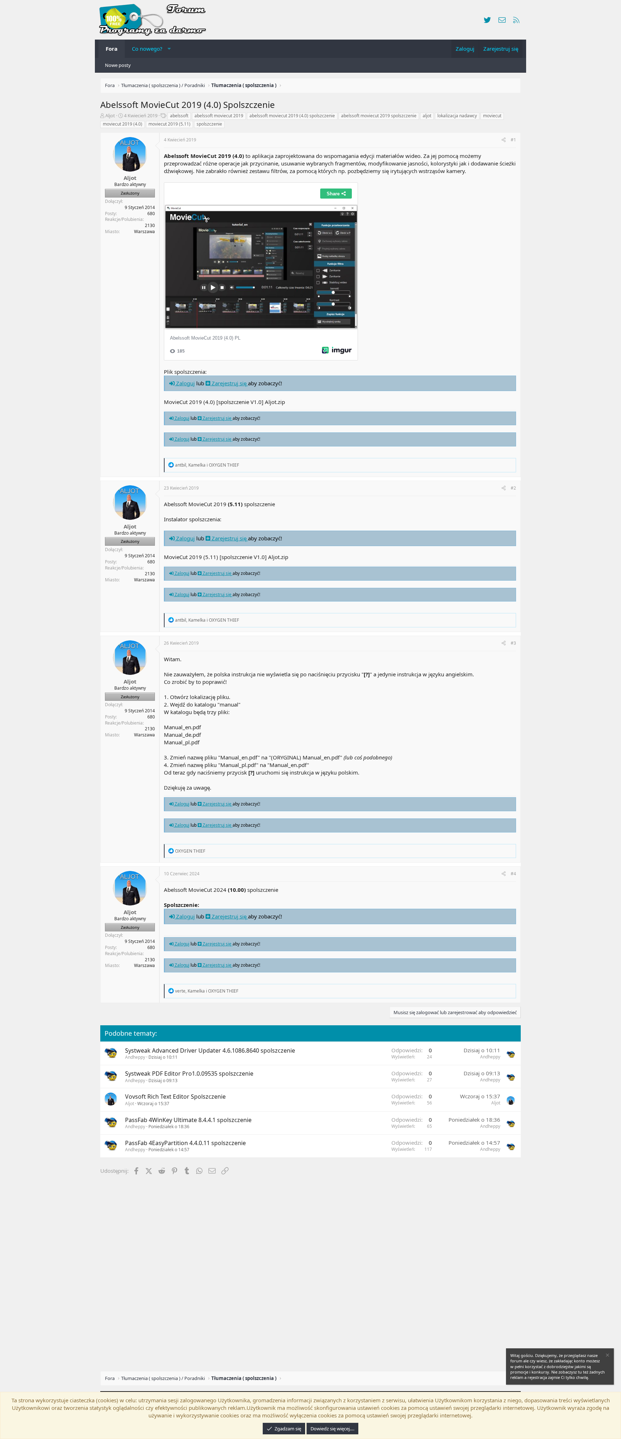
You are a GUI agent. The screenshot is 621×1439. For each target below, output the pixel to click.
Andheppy (135, 1057)
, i (207, 465)
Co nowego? (147, 48)
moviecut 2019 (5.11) (169, 124)
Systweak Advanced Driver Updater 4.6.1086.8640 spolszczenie (210, 1050)
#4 (513, 874)
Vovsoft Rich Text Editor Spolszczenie (175, 1096)
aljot (427, 116)
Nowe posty (118, 65)
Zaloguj (185, 383)
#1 (513, 140)
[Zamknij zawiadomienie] (607, 1356)
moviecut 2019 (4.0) (122, 124)
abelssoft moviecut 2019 (218, 116)
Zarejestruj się (229, 383)
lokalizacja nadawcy (457, 116)
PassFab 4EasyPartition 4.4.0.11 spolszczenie (185, 1143)
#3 (513, 643)
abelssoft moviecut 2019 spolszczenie (379, 116)
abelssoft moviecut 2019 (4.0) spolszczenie (292, 116)
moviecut (492, 116)
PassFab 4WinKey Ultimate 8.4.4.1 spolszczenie (188, 1120)
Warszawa (144, 231)
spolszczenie (209, 124)
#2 (513, 488)
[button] (169, 49)
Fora (112, 48)
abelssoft (179, 116)
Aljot (110, 115)
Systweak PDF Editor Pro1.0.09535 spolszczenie (189, 1073)
